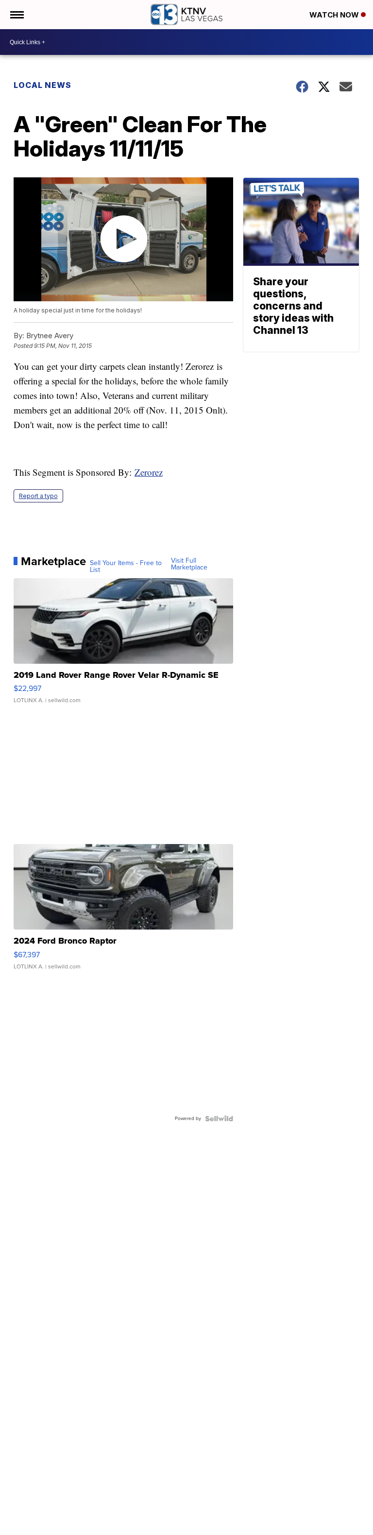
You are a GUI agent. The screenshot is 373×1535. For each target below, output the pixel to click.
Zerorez (149, 472)
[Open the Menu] (16, 14)
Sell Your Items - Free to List (126, 566)
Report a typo (38, 496)
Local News (42, 85)
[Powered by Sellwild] (219, 1118)
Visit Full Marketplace (189, 564)
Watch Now (335, 14)
